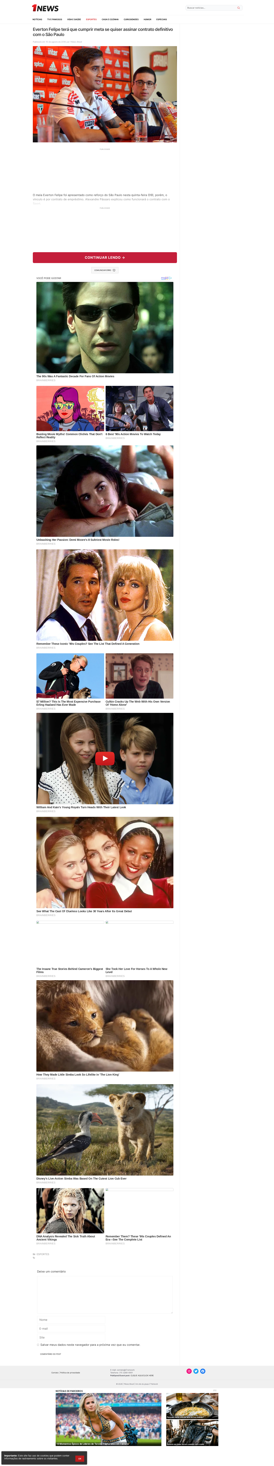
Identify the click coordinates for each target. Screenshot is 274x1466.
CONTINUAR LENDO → (105, 257)
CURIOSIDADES (131, 19)
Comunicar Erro (102, 270)
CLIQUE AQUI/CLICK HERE (142, 1375)
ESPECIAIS (161, 19)
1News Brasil (76, 42)
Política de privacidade (70, 1372)
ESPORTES (91, 19)
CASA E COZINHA (110, 19)
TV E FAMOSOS (54, 19)
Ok (79, 1458)
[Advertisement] (105, 170)
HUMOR (147, 19)
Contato (55, 1372)
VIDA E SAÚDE (74, 19)
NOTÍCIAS (37, 19)
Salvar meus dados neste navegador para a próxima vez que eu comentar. (90, 1344)
